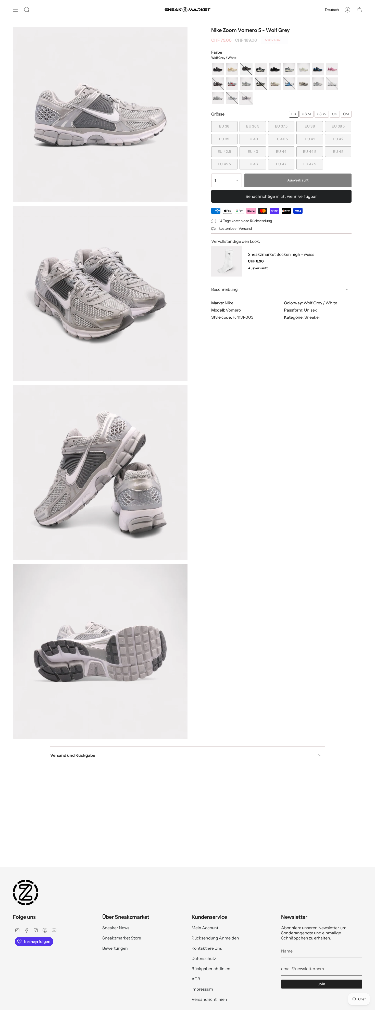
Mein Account (205, 927)
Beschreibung (224, 289)
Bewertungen (115, 948)
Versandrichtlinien (209, 999)
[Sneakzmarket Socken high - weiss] (226, 261)
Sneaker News (115, 927)
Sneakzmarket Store (121, 937)
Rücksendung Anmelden (215, 937)
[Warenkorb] (359, 10)
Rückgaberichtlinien (211, 968)
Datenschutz (204, 958)
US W (322, 114)
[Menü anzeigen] (15, 10)
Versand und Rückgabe (72, 755)
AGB (196, 978)
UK (335, 114)
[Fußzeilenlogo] (25, 892)
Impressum (202, 989)
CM (346, 114)
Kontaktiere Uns (207, 948)
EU (293, 114)
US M (306, 114)
